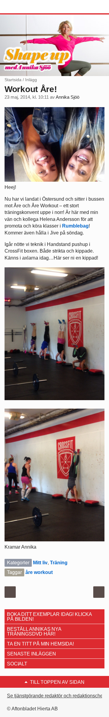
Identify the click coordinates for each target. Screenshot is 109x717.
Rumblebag (75, 225)
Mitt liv (40, 562)
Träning (59, 562)
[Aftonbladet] (27, 7)
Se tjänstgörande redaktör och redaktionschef (55, 695)
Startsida (13, 79)
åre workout (39, 572)
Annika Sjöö (67, 97)
